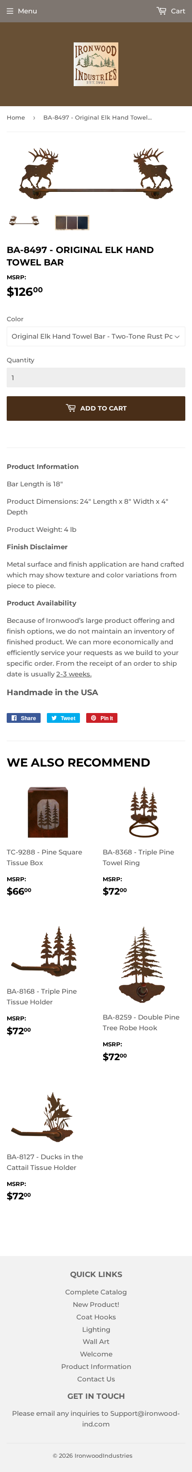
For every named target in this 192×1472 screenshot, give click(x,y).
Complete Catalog (96, 1292)
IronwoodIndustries (104, 1455)
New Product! (96, 1304)
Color (15, 319)
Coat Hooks (96, 1317)
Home (16, 117)
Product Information (96, 1366)
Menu (27, 11)
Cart (177, 11)
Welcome (96, 1354)
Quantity (20, 360)
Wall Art (96, 1341)
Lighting (96, 1329)
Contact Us (96, 1379)
